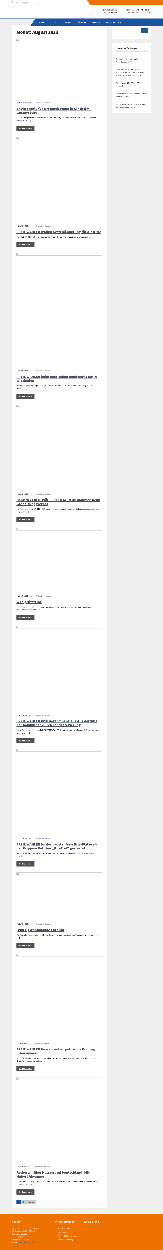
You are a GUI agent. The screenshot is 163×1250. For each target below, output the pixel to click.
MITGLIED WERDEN (113, 22)
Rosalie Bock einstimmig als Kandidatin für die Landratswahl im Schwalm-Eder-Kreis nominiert (130, 72)
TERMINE (67, 22)
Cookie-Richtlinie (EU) (67, 1239)
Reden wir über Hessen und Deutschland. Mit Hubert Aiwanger (53, 1174)
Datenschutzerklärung (67, 1236)
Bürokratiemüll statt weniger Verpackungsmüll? (127, 60)
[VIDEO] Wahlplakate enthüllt (40, 929)
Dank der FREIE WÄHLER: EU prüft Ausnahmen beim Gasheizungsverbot (58, 501)
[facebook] (147, 2)
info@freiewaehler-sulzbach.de (138, 12)
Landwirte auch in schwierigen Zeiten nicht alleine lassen (131, 95)
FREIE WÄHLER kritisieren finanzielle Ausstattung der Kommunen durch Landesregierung (56, 723)
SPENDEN (96, 22)
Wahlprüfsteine (29, 601)
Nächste (31, 1202)
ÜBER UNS (82, 22)
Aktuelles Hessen (43, 103)
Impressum (62, 1232)
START (41, 22)
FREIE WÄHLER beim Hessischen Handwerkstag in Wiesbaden (56, 378)
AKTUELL (54, 22)
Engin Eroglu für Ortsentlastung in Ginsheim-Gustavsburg (53, 110)
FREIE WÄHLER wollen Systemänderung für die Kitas (58, 231)
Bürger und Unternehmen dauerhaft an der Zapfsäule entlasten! (130, 105)
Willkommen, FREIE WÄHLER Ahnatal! (127, 84)
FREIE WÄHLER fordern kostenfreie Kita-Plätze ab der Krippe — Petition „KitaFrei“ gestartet (56, 846)
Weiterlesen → (25, 128)
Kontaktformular (65, 1228)
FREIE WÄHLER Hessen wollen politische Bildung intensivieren (55, 1051)
